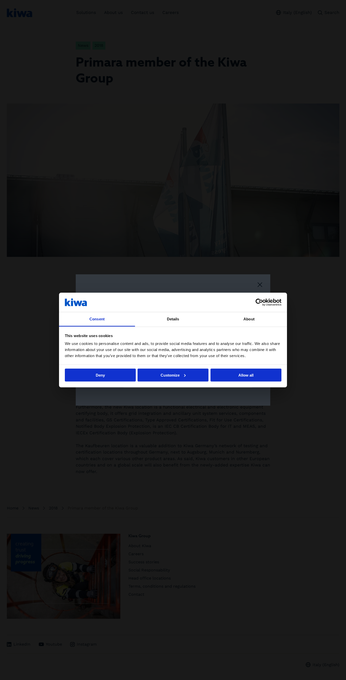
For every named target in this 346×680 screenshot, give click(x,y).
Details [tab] (173, 319)
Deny (100, 375)
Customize (170, 375)
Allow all (246, 375)
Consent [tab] (97, 319)
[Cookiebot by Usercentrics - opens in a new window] (259, 302)
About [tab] (249, 319)
